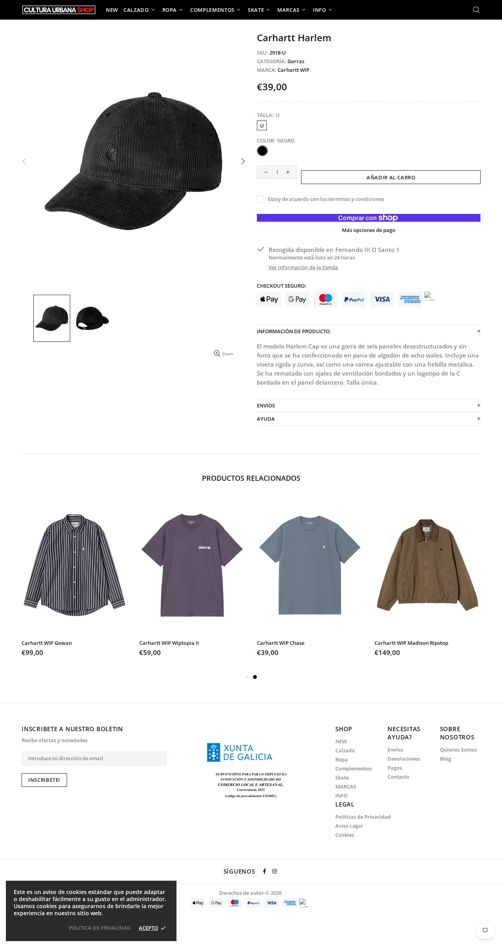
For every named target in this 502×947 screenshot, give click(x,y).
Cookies (344, 835)
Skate (342, 777)
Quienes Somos (458, 749)
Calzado (345, 750)
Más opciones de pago (368, 230)
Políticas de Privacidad (363, 817)
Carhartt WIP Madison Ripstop (411, 643)
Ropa (341, 759)
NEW (341, 741)
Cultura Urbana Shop (59, 9)
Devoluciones (403, 758)
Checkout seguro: (281, 286)
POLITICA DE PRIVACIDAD (100, 928)
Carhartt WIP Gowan (47, 643)
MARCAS (345, 786)
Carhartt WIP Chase (280, 643)
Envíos (395, 749)
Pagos (394, 768)
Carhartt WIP (293, 70)
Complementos (353, 768)
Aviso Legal (349, 826)
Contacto (398, 777)
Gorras (295, 61)
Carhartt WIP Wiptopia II (169, 643)
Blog (445, 758)
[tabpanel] (310, 584)
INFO (341, 795)
